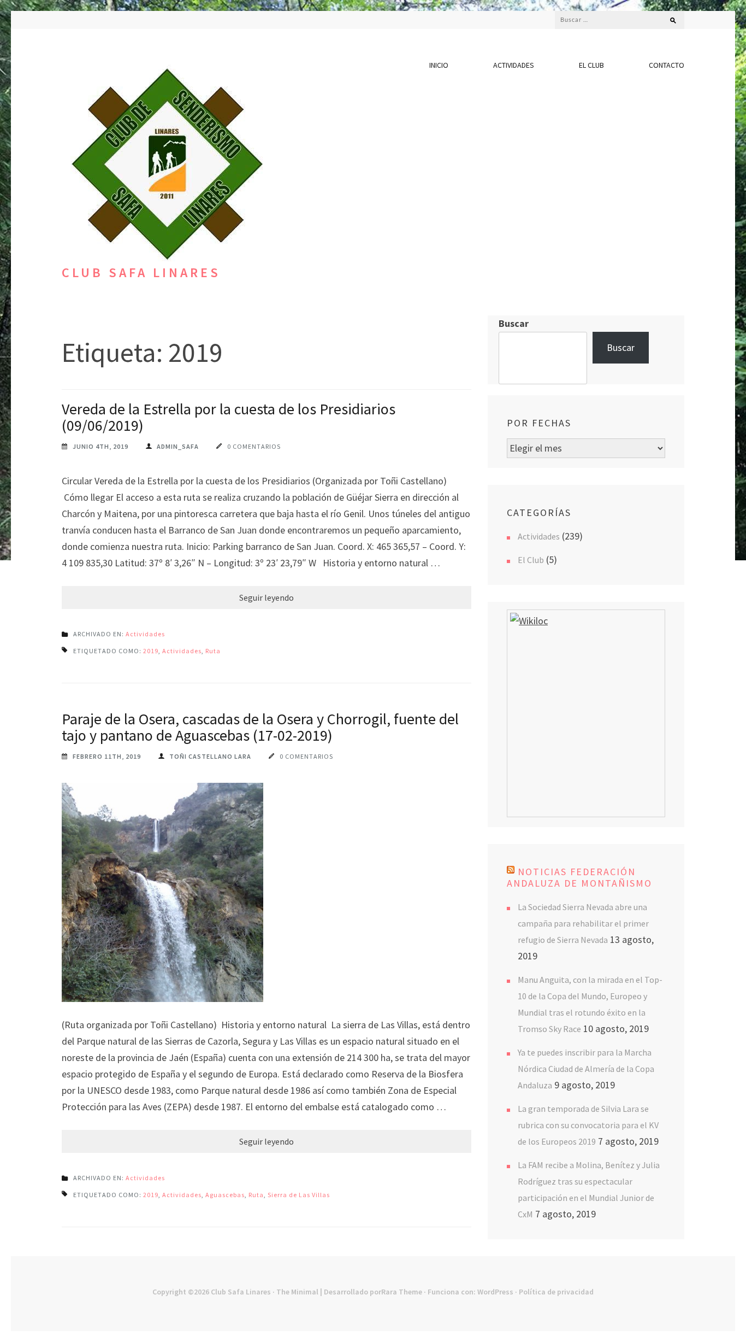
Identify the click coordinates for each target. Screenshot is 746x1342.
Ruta (213, 651)
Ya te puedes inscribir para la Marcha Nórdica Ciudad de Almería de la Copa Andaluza (586, 1069)
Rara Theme (401, 1292)
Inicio (438, 65)
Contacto (666, 65)
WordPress (495, 1292)
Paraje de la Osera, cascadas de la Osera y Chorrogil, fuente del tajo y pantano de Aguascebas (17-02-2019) (260, 727)
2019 (150, 651)
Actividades (513, 65)
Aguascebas (225, 1195)
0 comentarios (254, 446)
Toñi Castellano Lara (210, 756)
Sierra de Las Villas (299, 1195)
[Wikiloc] (529, 620)
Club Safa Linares (141, 272)
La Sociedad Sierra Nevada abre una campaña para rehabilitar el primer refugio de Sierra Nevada (583, 923)
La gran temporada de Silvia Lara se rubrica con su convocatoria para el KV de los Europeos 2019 (588, 1125)
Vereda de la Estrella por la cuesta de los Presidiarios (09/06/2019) (228, 417)
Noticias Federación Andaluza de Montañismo (579, 877)
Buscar (514, 323)
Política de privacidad (556, 1292)
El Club (591, 65)
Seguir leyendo (266, 597)
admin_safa (178, 446)
